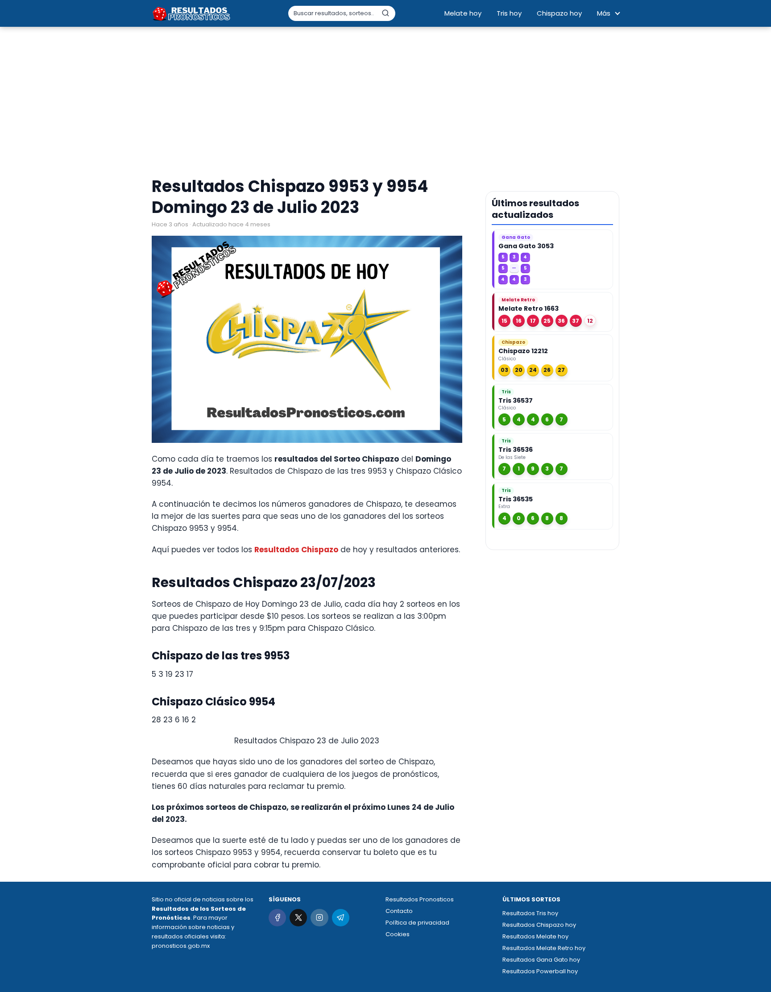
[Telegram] (340, 917)
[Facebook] (277, 917)
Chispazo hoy (559, 13)
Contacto (399, 911)
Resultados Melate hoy (535, 936)
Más (603, 13)
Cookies (398, 934)
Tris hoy (509, 13)
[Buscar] (385, 13)
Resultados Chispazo (296, 549)
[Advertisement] (385, 102)
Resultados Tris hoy (530, 913)
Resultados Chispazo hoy (539, 925)
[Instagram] (319, 917)
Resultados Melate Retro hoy (543, 948)
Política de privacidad (417, 922)
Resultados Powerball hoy (540, 971)
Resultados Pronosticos (420, 899)
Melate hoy (462, 13)
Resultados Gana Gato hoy (541, 959)
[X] (298, 917)
